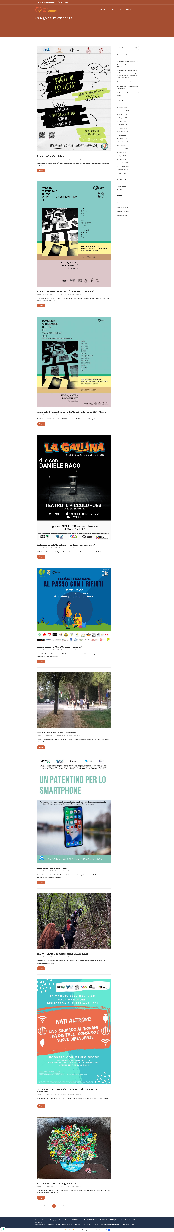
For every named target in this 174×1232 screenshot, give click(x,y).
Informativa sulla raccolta (72, 1230)
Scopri (41, 170)
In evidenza (60, 159)
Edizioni (111, 9)
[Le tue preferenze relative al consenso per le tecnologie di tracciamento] (3, 1229)
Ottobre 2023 (122, 128)
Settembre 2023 (123, 131)
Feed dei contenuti (122, 207)
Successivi (66, 1206)
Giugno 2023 (122, 135)
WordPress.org (122, 216)
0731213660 (65, 2)
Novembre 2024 (123, 111)
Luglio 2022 (122, 152)
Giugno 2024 (122, 114)
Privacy (116, 1224)
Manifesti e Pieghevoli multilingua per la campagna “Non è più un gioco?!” (127, 64)
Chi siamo (102, 9)
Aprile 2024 (122, 121)
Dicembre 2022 (123, 142)
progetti (80, 159)
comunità (72, 159)
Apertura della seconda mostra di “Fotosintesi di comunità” (65, 291)
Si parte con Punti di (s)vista (50, 156)
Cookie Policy (125, 1224)
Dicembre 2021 (123, 163)
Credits (133, 1224)
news (77, 159)
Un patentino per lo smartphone (52, 868)
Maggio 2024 (122, 118)
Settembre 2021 (123, 170)
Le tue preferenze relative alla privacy (93, 1230)
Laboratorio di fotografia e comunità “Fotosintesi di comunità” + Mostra (71, 412)
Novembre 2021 (123, 166)
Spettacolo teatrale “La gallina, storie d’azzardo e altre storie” (66, 545)
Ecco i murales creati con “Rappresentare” (57, 1183)
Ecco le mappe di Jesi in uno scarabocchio (56, 733)
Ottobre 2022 (122, 145)
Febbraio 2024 (122, 125)
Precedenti (41, 1206)
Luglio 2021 (122, 173)
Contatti (127, 9)
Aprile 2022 (122, 159)
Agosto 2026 (122, 107)
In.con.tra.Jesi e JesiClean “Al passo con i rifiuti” (59, 647)
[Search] (136, 48)
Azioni (119, 9)
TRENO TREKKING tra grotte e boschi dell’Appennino (62, 954)
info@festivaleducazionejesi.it (47, 2)
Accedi (119, 203)
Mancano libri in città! (124, 82)
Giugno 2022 (122, 156)
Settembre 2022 (123, 149)
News (65, 159)
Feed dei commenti (123, 211)
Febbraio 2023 (122, 138)
